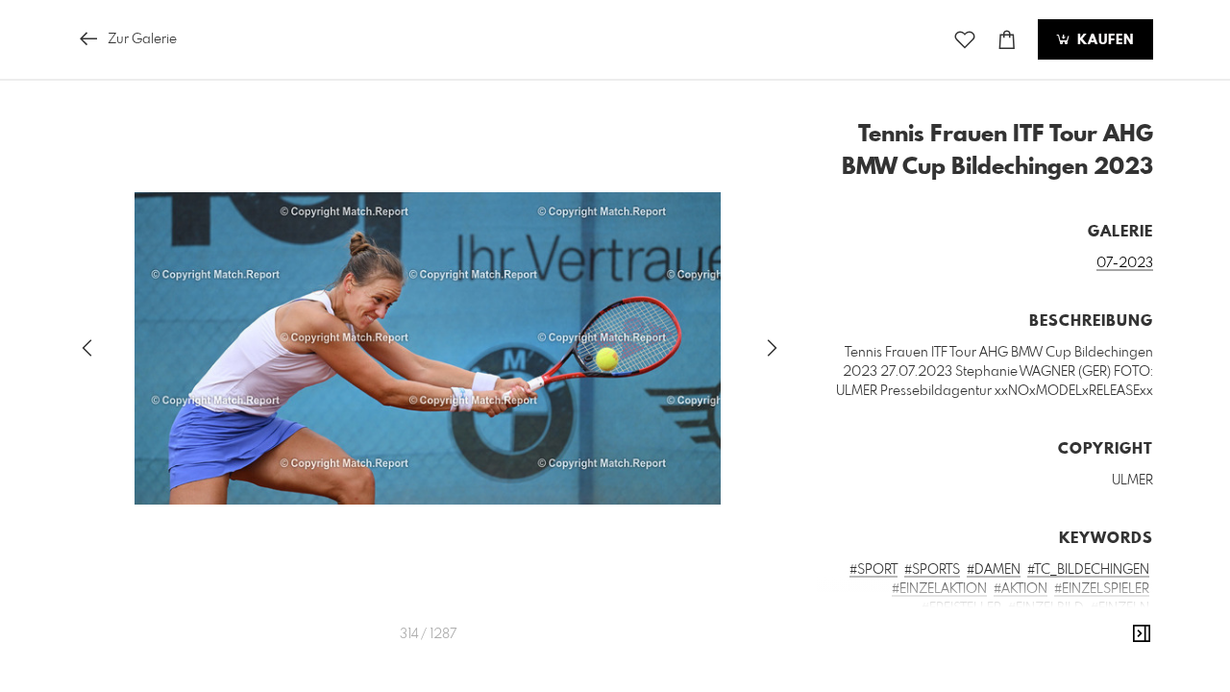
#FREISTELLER (961, 608)
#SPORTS (932, 570)
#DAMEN (994, 570)
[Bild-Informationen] (1141, 634)
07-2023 (1124, 263)
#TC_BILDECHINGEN (1088, 570)
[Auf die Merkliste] (964, 40)
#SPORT (873, 570)
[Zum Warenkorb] (1007, 40)
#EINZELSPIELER (1101, 589)
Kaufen (1103, 40)
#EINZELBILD (1046, 608)
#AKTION (1020, 589)
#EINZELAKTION (939, 589)
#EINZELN (1120, 608)
